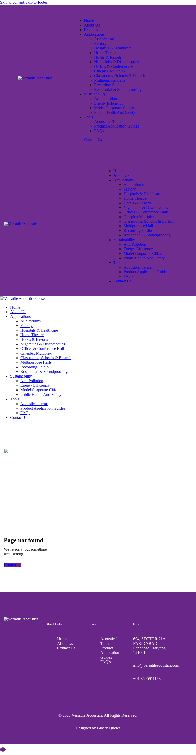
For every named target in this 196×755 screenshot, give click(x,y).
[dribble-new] (14, 426)
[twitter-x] (8, 426)
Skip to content (12, 2)
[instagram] (20, 426)
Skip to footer (36, 2)
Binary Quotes (108, 728)
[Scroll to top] (3, 749)
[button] (106, 162)
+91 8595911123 (147, 678)
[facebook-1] (3, 426)
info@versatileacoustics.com (156, 665)
